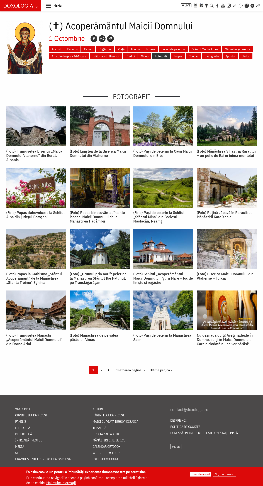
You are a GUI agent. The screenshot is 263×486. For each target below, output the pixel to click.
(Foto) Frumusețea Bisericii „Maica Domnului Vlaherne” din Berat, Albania (34, 155)
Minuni (135, 49)
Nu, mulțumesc (224, 474)
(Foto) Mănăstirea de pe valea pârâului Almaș (94, 337)
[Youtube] (222, 5)
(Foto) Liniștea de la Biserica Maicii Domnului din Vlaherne (98, 153)
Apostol (230, 56)
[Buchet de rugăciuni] (206, 5)
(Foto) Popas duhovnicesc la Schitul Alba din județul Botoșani (35, 214)
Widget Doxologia (106, 453)
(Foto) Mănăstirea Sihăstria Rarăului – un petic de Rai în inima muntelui (226, 153)
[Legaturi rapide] (258, 5)
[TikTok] (234, 5)
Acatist (56, 49)
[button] (54, 5)
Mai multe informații (61, 482)
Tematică (99, 428)
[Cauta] (211, 5)
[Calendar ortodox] (195, 5)
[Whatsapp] (102, 38)
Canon (88, 49)
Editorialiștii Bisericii (106, 56)
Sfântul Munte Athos (205, 49)
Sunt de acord (201, 474)
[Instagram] (228, 5)
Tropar (178, 56)
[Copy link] (110, 38)
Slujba (246, 56)
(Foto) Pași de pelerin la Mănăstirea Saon (162, 337)
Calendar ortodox (106, 447)
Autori (98, 409)
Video (144, 56)
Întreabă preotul (28, 440)
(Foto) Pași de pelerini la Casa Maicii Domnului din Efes (162, 153)
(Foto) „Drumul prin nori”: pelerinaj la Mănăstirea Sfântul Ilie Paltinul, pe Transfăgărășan (98, 278)
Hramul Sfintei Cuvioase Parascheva (43, 459)
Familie (20, 422)
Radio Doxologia (105, 459)
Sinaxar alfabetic (106, 434)
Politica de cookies (185, 427)
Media (19, 447)
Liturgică (22, 428)
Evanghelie (212, 56)
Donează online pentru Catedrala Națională (204, 433)
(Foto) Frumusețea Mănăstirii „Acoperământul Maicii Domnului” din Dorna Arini (34, 339)
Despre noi (178, 420)
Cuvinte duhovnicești (32, 415)
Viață (121, 49)
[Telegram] (252, 5)
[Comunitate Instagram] (246, 5)
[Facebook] (217, 5)
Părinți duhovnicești (109, 415)
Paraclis (72, 49)
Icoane (150, 49)
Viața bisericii (26, 409)
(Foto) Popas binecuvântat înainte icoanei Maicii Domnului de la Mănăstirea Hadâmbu (97, 216)
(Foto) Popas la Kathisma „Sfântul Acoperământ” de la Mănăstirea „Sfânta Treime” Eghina (34, 278)
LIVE (187, 5)
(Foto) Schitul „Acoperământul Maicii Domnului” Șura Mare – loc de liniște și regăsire (163, 278)
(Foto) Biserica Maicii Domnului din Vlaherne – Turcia (225, 276)
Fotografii (161, 56)
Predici (130, 56)
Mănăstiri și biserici (237, 49)
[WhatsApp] (240, 5)
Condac (193, 56)
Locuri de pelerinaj (174, 49)
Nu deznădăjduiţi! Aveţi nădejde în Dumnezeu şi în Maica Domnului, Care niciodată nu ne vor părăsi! (225, 339)
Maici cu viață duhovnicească (115, 422)
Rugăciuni (105, 49)
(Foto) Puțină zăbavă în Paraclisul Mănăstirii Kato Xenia (224, 214)
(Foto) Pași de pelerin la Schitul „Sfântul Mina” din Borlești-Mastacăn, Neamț (158, 216)
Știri (19, 453)
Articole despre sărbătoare (69, 56)
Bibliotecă (23, 434)
